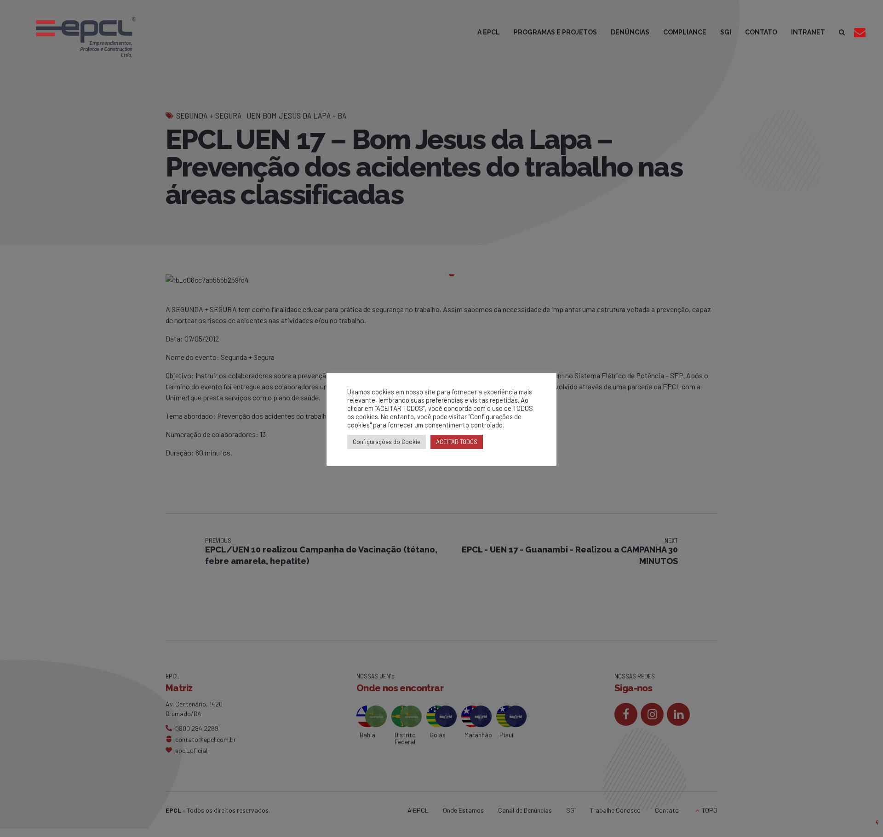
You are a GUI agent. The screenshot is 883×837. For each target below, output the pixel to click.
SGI (725, 32)
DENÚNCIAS (630, 32)
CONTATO (761, 32)
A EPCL (488, 32)
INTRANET (808, 32)
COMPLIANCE (684, 32)
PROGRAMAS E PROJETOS (555, 32)
